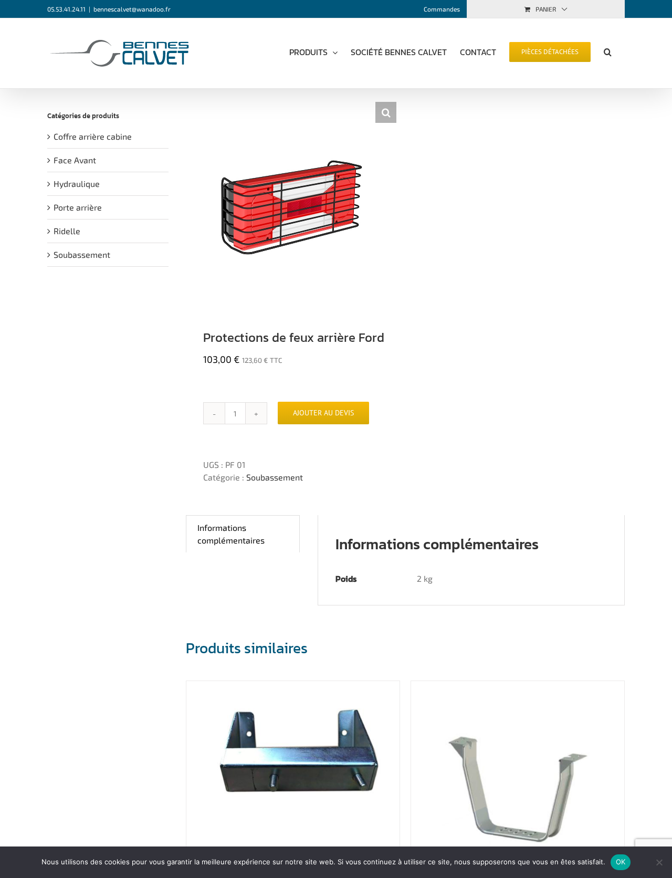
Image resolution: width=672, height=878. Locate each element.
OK (621, 862)
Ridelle (67, 231)
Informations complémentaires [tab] (231, 533)
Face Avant (75, 160)
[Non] (659, 862)
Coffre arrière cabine (93, 136)
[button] (608, 50)
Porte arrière (78, 207)
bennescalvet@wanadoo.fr (132, 9)
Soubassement (274, 477)
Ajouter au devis (323, 412)
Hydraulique (77, 184)
